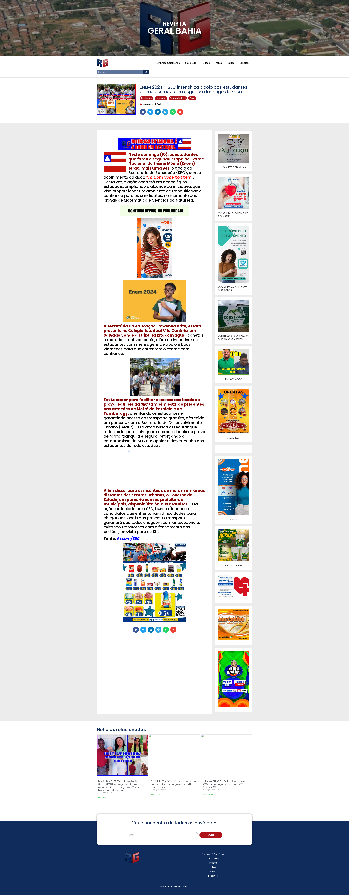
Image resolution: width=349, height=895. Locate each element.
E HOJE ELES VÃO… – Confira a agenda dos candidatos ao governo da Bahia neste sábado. (173, 784)
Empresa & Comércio (168, 62)
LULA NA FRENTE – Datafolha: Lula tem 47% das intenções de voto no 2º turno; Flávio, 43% (227, 784)
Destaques (146, 98)
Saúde (231, 62)
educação (161, 98)
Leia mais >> (103, 797)
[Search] (146, 72)
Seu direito (190, 62)
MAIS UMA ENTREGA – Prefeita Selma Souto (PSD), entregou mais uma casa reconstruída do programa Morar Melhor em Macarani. (121, 786)
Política (206, 62)
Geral (192, 98)
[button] (143, 112)
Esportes (244, 62)
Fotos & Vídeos (178, 98)
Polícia (218, 62)
